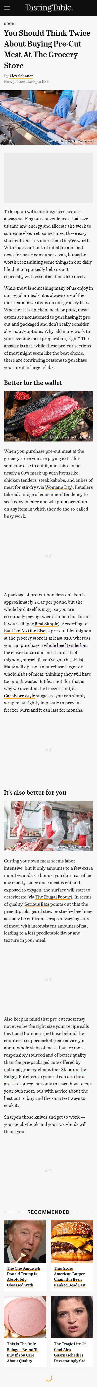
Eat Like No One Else (24, 630)
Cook (9, 23)
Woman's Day (58, 487)
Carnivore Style (19, 695)
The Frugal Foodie (53, 896)
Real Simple (46, 623)
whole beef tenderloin (66, 645)
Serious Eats (37, 904)
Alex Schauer (21, 76)
